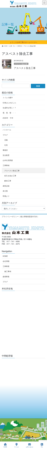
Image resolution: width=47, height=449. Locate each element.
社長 (6, 145)
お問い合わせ (29, 447)
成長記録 (6, 186)
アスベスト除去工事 (21, 64)
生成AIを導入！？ (9, 107)
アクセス (16, 447)
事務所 (5, 150)
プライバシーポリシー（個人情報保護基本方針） (20, 216)
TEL (42, 447)
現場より (6, 196)
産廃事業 (6, 276)
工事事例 (6, 165)
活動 (6, 140)
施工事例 (7, 271)
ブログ (5, 135)
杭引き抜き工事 (10, 175)
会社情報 (6, 261)
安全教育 (6, 155)
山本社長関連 (8, 160)
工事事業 (6, 266)
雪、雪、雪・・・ (9, 113)
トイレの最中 (8, 97)
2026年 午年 (8, 118)
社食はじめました (9, 102)
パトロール (7, 130)
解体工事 (7, 181)
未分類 (5, 191)
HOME (5, 256)
